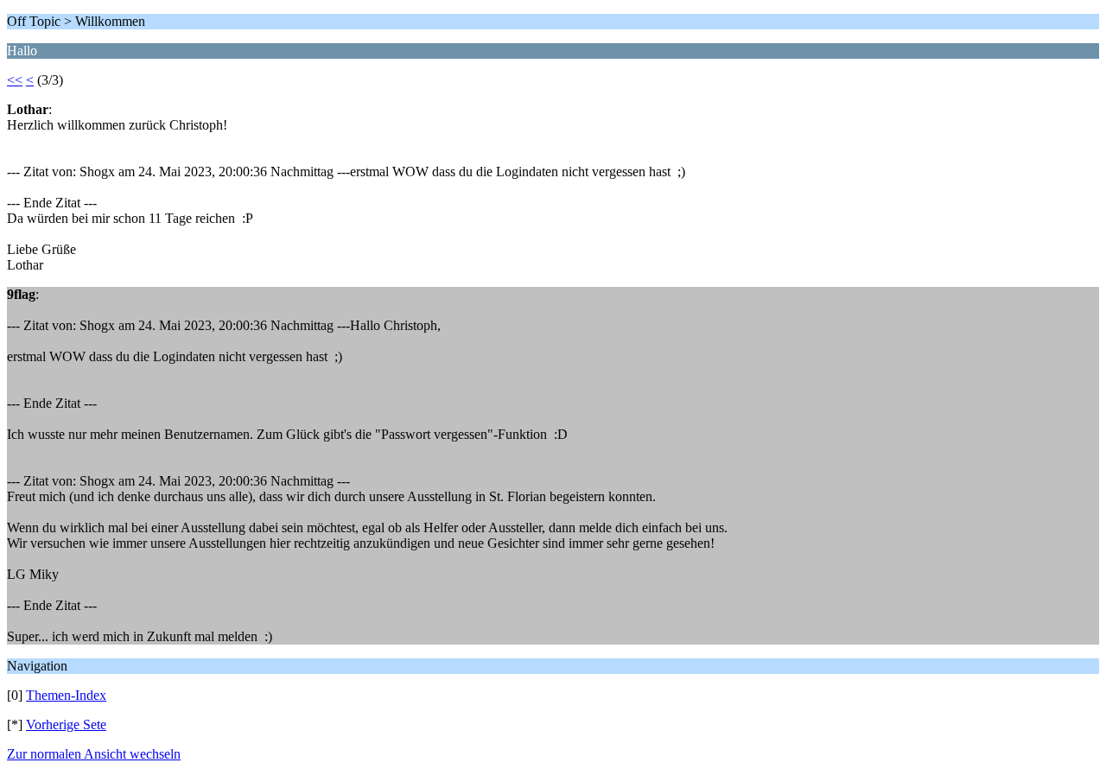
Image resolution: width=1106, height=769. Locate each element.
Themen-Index (66, 695)
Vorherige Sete (66, 724)
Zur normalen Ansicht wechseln (94, 754)
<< (14, 80)
